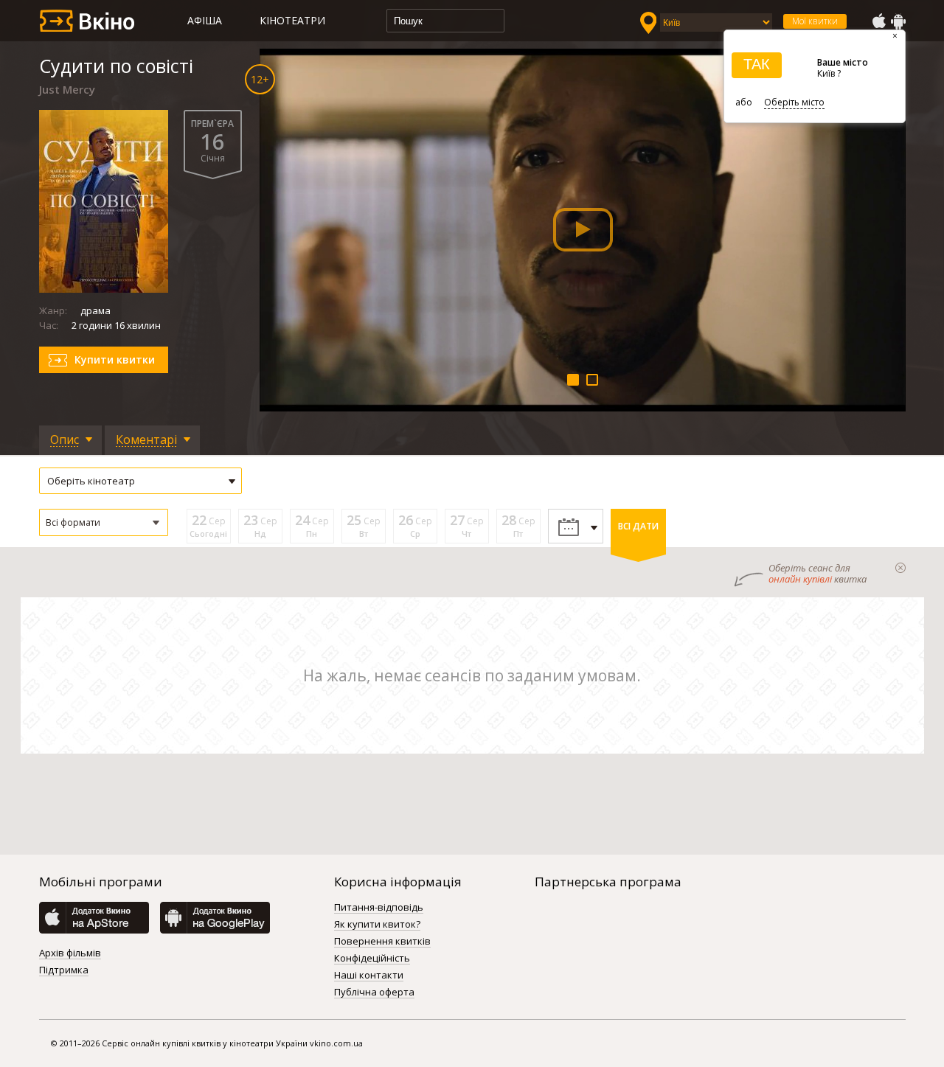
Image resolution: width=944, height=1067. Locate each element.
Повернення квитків (382, 942)
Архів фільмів (70, 953)
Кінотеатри (292, 20)
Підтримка (63, 970)
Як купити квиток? (377, 925)
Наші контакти (368, 975)
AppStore (878, 21)
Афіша (204, 20)
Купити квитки (114, 359)
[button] (103, 522)
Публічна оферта (374, 992)
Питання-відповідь (378, 908)
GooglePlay (898, 21)
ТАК (756, 64)
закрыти (900, 568)
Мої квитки (815, 21)
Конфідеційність (372, 959)
